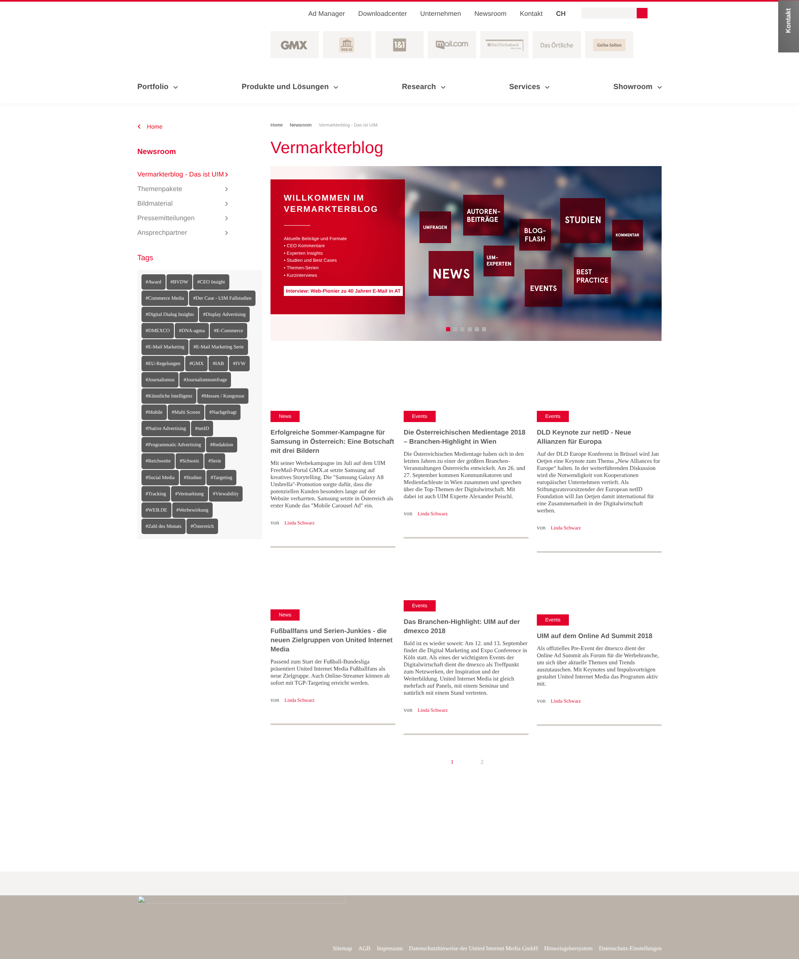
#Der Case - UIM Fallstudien (222, 298)
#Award (153, 282)
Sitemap (342, 949)
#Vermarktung (189, 494)
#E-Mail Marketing (165, 347)
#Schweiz (189, 461)
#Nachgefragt (222, 412)
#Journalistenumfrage (205, 380)
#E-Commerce (228, 330)
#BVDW (180, 282)
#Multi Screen (186, 412)
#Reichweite (158, 461)
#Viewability (226, 494)
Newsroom (490, 13)
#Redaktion (221, 444)
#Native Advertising (166, 428)
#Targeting (221, 477)
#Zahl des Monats (163, 526)
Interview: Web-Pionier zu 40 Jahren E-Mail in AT (343, 291)
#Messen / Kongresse (222, 396)
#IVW (239, 363)
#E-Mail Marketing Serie (219, 347)
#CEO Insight (211, 282)
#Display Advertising (224, 314)
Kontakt (531, 13)
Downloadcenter (382, 13)
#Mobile (154, 412)
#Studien (193, 477)
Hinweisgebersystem (568, 949)
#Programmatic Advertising (173, 444)
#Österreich (202, 526)
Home (154, 126)
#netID (202, 428)
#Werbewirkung (192, 510)
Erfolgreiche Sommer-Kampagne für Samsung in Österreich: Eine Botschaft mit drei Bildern (332, 442)
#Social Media (160, 477)
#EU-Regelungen (163, 363)
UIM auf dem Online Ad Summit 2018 (595, 636)
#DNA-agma (192, 330)
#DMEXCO (158, 330)
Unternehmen (440, 13)
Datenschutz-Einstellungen (630, 949)
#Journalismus (160, 380)
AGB (364, 949)
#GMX (196, 363)
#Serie (214, 461)
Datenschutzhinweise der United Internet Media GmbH (473, 949)
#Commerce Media (165, 298)
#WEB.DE (156, 510)
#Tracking (156, 494)
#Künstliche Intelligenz (169, 396)
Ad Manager (326, 13)
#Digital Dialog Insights (170, 314)
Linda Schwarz (300, 523)
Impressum (389, 949)
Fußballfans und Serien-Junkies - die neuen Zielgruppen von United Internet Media (331, 640)
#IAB (218, 363)
